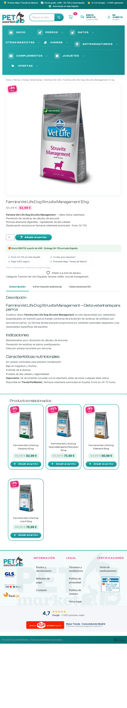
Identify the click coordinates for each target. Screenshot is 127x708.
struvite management (76, 276)
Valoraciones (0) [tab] (80, 286)
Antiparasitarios (98, 44)
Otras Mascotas (20, 42)
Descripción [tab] (17, 286)
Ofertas (25, 65)
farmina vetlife (56, 276)
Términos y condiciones (76, 569)
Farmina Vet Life (52, 80)
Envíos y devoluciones (44, 569)
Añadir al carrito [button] (28, 464)
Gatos (83, 32)
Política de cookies (75, 592)
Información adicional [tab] (47, 286)
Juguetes (70, 55)
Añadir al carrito (35, 237)
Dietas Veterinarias (32, 80)
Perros (51, 32)
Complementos (29, 55)
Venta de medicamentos (108, 569)
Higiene (56, 42)
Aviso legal (75, 601)
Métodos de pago (43, 580)
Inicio (20, 32)
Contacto (41, 590)
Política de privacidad (75, 580)
